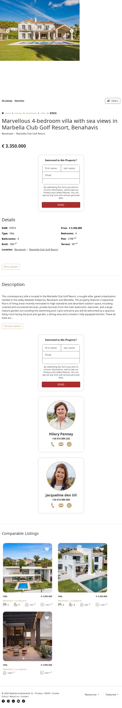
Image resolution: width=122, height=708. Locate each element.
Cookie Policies (62, 192)
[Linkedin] (13, 701)
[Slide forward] (72, 32)
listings (18, 113)
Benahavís (31, 113)
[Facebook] (3, 701)
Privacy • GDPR (42, 693)
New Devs (19, 100)
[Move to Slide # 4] (32, 589)
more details (11, 266)
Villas (43, 113)
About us (14, 696)
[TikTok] (23, 701)
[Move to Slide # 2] (27, 589)
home (7, 113)
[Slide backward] (10, 568)
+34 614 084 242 (61, 438)
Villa (5, 596)
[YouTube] (18, 701)
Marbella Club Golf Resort (30, 133)
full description (12, 326)
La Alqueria (21, 600)
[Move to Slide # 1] (25, 589)
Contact (24, 696)
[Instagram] (8, 701)
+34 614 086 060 (61, 499)
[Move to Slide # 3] (29, 589)
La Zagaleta (21, 669)
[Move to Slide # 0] (23, 590)
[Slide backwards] (8, 32)
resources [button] (91, 694)
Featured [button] (111, 694)
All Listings (7, 100)
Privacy (47, 192)
